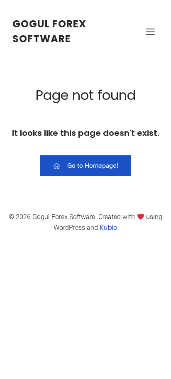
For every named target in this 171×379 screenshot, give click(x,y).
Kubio (108, 227)
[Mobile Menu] (150, 31)
